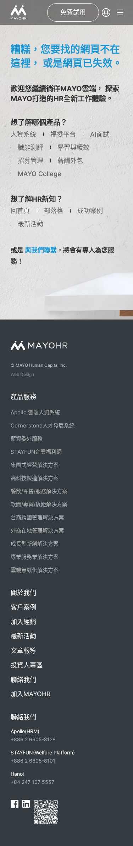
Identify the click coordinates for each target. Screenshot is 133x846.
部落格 (53, 210)
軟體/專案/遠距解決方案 (39, 504)
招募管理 (30, 160)
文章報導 (23, 650)
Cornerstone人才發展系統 (42, 425)
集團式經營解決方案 (35, 465)
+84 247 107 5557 (32, 778)
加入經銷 (23, 622)
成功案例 (90, 210)
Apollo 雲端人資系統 (35, 412)
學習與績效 (73, 147)
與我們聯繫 (41, 250)
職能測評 (30, 147)
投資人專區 (27, 665)
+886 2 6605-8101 (43, 756)
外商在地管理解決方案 (37, 530)
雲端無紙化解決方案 (35, 570)
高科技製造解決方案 (35, 478)
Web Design (22, 374)
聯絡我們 (23, 679)
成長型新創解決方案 (35, 543)
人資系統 (23, 134)
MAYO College (39, 174)
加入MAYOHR (31, 694)
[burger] (120, 12)
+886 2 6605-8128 (33, 735)
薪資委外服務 (27, 438)
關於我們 (23, 592)
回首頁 (20, 210)
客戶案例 (23, 607)
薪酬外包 (70, 160)
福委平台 (63, 134)
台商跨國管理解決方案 (37, 517)
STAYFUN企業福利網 (36, 451)
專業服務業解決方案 (35, 556)
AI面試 (99, 134)
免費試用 (73, 12)
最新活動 (30, 224)
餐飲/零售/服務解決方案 (39, 491)
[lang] (106, 12)
